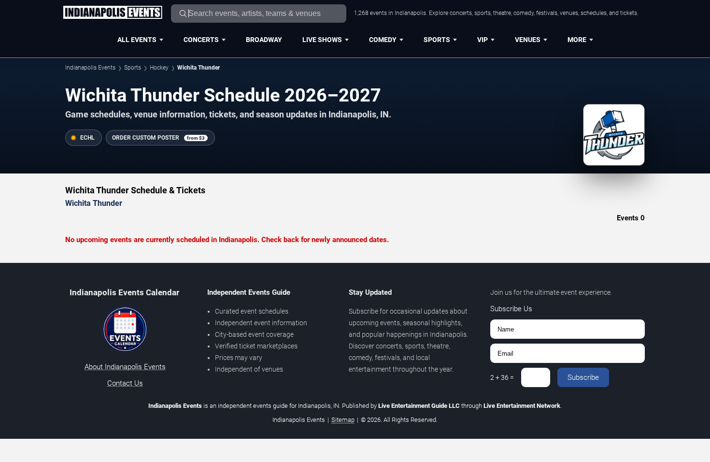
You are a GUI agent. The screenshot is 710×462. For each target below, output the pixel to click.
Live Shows (322, 39)
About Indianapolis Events (125, 366)
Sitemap (343, 419)
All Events (136, 39)
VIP (482, 39)
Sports (437, 39)
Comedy (383, 39)
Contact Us (125, 383)
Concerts (201, 39)
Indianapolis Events (90, 67)
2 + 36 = (502, 377)
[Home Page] (112, 13)
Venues (527, 39)
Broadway (264, 39)
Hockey (159, 67)
